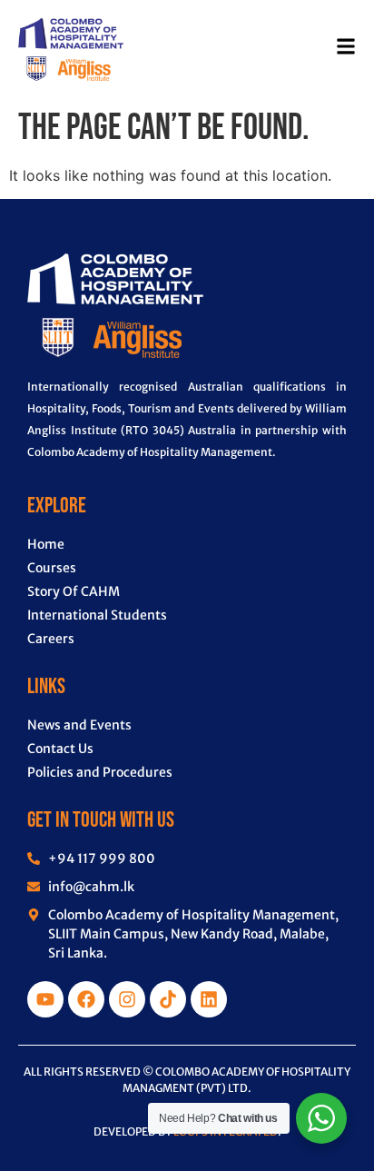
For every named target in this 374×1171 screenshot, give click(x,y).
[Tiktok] (168, 999)
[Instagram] (127, 999)
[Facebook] (86, 999)
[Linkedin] (209, 999)
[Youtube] (45, 999)
